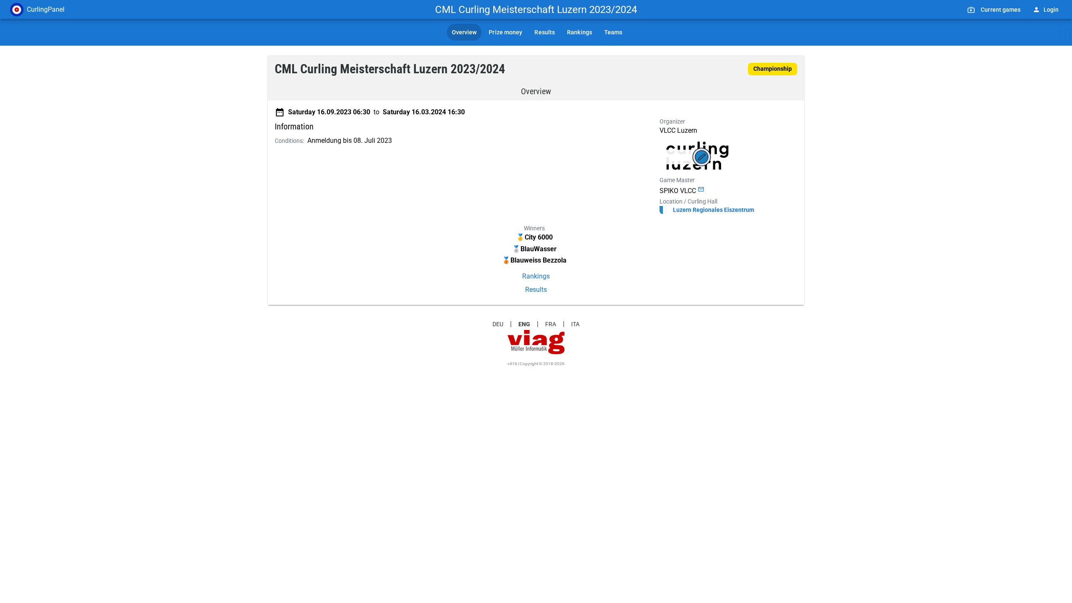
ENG (524, 324)
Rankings (536, 276)
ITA (575, 324)
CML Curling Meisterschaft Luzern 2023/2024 (536, 9)
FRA (550, 324)
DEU (497, 324)
